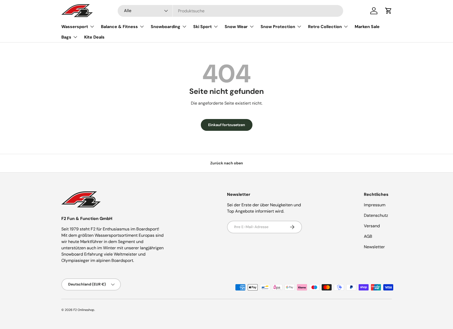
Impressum (374, 205)
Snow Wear (236, 26)
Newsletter (374, 247)
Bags (66, 37)
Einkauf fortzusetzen (226, 124)
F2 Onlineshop (83, 310)
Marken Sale (367, 26)
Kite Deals (94, 37)
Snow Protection (278, 26)
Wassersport (74, 26)
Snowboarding (165, 26)
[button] (388, 11)
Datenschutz (376, 215)
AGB (368, 236)
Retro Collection (325, 26)
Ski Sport (202, 26)
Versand (372, 226)
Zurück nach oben (226, 163)
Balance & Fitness (119, 26)
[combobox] (230, 11)
